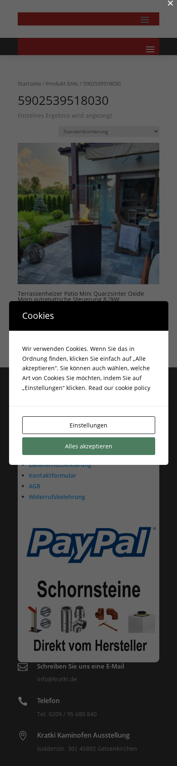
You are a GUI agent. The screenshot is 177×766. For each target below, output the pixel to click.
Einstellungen (88, 425)
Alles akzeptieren (88, 446)
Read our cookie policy (119, 388)
